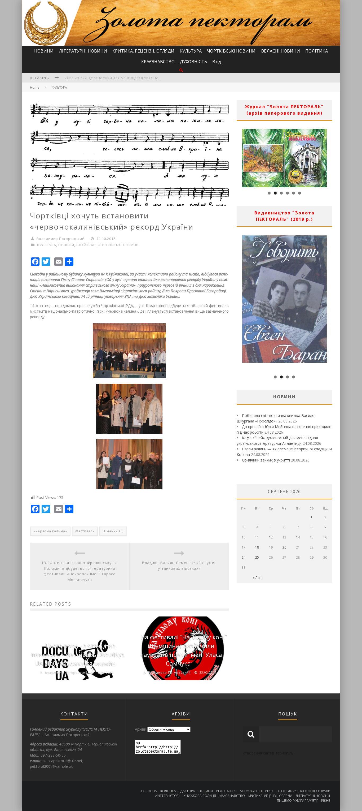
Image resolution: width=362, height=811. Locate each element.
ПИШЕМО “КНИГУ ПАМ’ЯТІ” (297, 800)
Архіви (140, 729)
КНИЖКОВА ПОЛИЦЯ (200, 795)
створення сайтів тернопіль (268, 753)
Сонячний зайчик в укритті (266, 460)
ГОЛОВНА (149, 791)
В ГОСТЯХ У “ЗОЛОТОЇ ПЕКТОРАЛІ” (303, 791)
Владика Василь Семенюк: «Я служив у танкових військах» (179, 565)
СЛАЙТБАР (86, 245)
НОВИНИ (44, 51)
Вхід (216, 61)
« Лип (257, 577)
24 (243, 557)
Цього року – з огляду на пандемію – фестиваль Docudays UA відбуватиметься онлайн (77, 654)
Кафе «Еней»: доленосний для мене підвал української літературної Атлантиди (139, 78)
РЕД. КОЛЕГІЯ (226, 791)
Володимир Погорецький (61, 238)
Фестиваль (85, 531)
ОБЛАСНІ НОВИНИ (280, 51)
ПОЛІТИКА (316, 51)
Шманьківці (113, 531)
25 (257, 557)
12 (271, 537)
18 (257, 547)
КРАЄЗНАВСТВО (158, 61)
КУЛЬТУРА (191, 51)
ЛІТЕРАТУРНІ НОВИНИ (83, 51)
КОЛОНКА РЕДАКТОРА (177, 791)
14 (298, 537)
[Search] (181, 69)
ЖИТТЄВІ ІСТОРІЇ (167, 795)
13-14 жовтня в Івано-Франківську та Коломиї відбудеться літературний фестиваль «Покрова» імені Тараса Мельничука (79, 571)
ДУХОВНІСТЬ (193, 61)
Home (34, 87)
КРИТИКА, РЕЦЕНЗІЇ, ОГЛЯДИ (143, 51)
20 (284, 547)
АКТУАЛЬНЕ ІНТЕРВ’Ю (256, 791)
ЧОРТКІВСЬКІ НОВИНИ (231, 51)
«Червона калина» (50, 531)
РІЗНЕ (325, 800)
